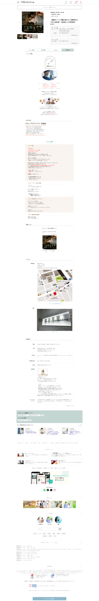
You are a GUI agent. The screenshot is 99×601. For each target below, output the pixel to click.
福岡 (19, 415)
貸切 (42, 415)
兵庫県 (28, 558)
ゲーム (27, 415)
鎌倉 (35, 552)
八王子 (21, 550)
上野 (62, 549)
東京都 (28, 549)
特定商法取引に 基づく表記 (39, 581)
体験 (30, 420)
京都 (31, 555)
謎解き (23, 415)
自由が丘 (79, 549)
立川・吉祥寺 (68, 549)
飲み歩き (45, 536)
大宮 (31, 547)
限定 (50, 536)
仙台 (31, 546)
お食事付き (20, 420)
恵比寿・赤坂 (49, 549)
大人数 (49, 533)
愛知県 (28, 553)
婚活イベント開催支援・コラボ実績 (40, 468)
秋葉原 (64, 549)
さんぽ (35, 533)
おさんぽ (25, 420)
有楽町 (34, 549)
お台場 (17, 550)
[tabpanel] (32, 22)
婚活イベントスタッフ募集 (60, 468)
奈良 (31, 560)
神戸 (31, 558)
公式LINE (48, 162)
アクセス (55, 50)
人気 (55, 536)
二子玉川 (73, 549)
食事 (44, 533)
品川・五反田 (57, 549)
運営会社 (26, 581)
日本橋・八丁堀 (25, 550)
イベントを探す (50, 598)
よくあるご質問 (58, 581)
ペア (40, 533)
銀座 (37, 549)
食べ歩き (63, 533)
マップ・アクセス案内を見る (54, 303)
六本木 (53, 549)
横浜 (33, 552)
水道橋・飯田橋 (32, 550)
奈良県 (28, 560)
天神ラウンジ (37, 415)
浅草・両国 (37, 550)
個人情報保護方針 (50, 581)
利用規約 (31, 581)
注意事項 (68, 50)
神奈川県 (29, 552)
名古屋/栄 (35, 553)
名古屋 (32, 553)
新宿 (31, 549)
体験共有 (31, 415)
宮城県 (28, 546)
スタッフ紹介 (50, 468)
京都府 (28, 555)
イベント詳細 (31, 50)
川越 (34, 547)
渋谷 (76, 549)
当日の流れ (43, 50)
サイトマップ (71, 581)
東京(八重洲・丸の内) (42, 549)
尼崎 (34, 558)
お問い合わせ (65, 581)
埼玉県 (28, 547)
